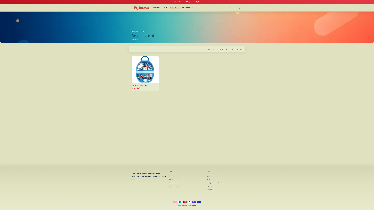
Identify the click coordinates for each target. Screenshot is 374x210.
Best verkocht (173, 183)
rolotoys (184, 205)
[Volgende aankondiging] (240, 2)
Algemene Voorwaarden (213, 176)
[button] (187, 8)
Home (133, 31)
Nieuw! (171, 179)
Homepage (172, 176)
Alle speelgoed (173, 186)
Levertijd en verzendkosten (214, 183)
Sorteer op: (211, 49)
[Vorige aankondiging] (134, 2)
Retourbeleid (210, 189)
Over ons (209, 186)
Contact (208, 179)
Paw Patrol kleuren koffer (139, 85)
